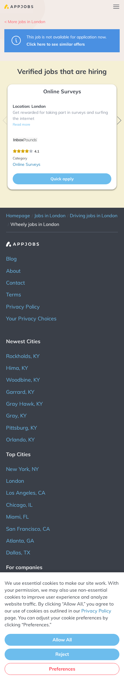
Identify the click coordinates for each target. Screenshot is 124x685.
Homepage (18, 215)
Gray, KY (16, 415)
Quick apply (62, 178)
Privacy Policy (23, 306)
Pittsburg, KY (21, 427)
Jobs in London (49, 215)
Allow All (62, 640)
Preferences (62, 669)
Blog (11, 258)
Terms (13, 294)
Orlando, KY (20, 439)
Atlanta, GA (20, 540)
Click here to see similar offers (56, 44)
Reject (62, 654)
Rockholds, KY (23, 356)
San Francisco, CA (28, 529)
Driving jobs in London (93, 215)
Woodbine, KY (23, 379)
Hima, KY (17, 368)
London (15, 481)
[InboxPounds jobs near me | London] (25, 140)
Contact (15, 282)
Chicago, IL (19, 505)
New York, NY (22, 469)
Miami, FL (17, 516)
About (13, 271)
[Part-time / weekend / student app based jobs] (16, 6)
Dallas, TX (18, 552)
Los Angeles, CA (25, 492)
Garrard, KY (20, 392)
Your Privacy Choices (31, 318)
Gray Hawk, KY (24, 403)
